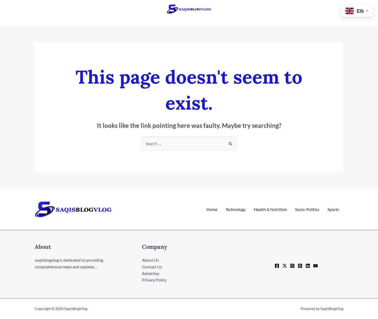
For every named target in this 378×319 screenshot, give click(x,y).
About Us (150, 260)
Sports (333, 209)
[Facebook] (277, 265)
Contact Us (152, 266)
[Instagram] (292, 265)
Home (211, 209)
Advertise (150, 273)
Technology (236, 209)
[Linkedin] (307, 265)
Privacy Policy (154, 279)
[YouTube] (315, 265)
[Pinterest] (300, 265)
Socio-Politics (307, 209)
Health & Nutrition (270, 209)
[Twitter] (284, 265)
